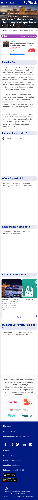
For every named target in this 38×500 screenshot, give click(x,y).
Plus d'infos (13, 30)
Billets (4, 30)
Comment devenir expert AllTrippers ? (17, 436)
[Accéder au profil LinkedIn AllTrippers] (25, 445)
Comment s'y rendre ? (26, 30)
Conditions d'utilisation (12, 465)
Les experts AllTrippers (12, 460)
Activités (20, 6)
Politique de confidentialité (13, 470)
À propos (6, 450)
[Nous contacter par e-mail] (31, 445)
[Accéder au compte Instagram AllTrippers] (12, 445)
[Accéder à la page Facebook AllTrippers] (6, 445)
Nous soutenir (8, 455)
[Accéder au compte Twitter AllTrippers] (18, 445)
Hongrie (6, 6)
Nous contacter (9, 431)
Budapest (14, 6)
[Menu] (2, 2)
